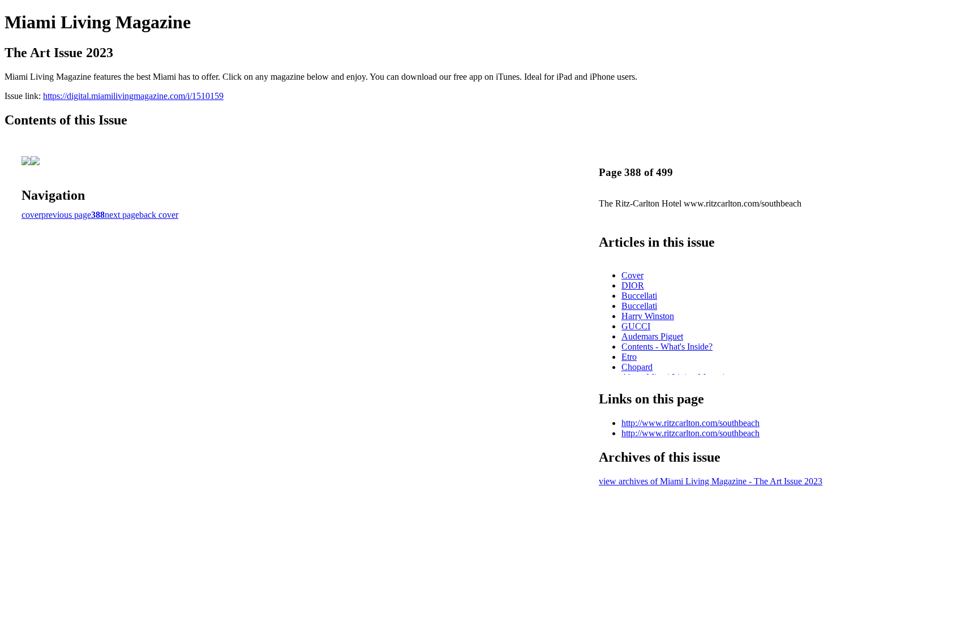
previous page (66, 215)
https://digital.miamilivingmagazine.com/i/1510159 (133, 96)
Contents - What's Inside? (667, 346)
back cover (158, 215)
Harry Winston (647, 316)
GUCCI (635, 326)
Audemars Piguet (652, 336)
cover (31, 215)
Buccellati (639, 295)
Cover (632, 275)
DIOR (632, 285)
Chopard (637, 367)
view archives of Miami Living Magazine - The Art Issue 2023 (710, 481)
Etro (629, 357)
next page (122, 215)
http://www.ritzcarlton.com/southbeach (690, 423)
